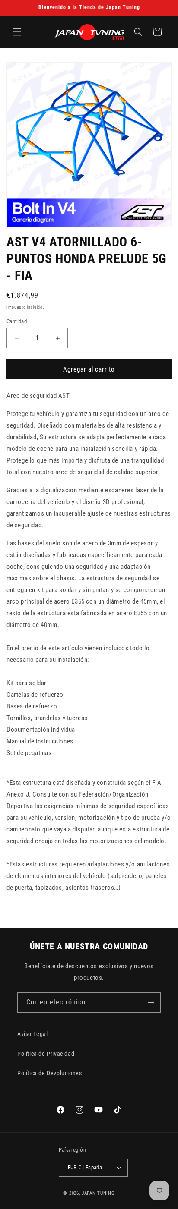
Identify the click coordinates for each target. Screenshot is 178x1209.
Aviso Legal (32, 1033)
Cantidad (16, 321)
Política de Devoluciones (49, 1073)
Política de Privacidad (45, 1053)
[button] (17, 31)
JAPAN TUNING (98, 1193)
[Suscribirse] (150, 1002)
